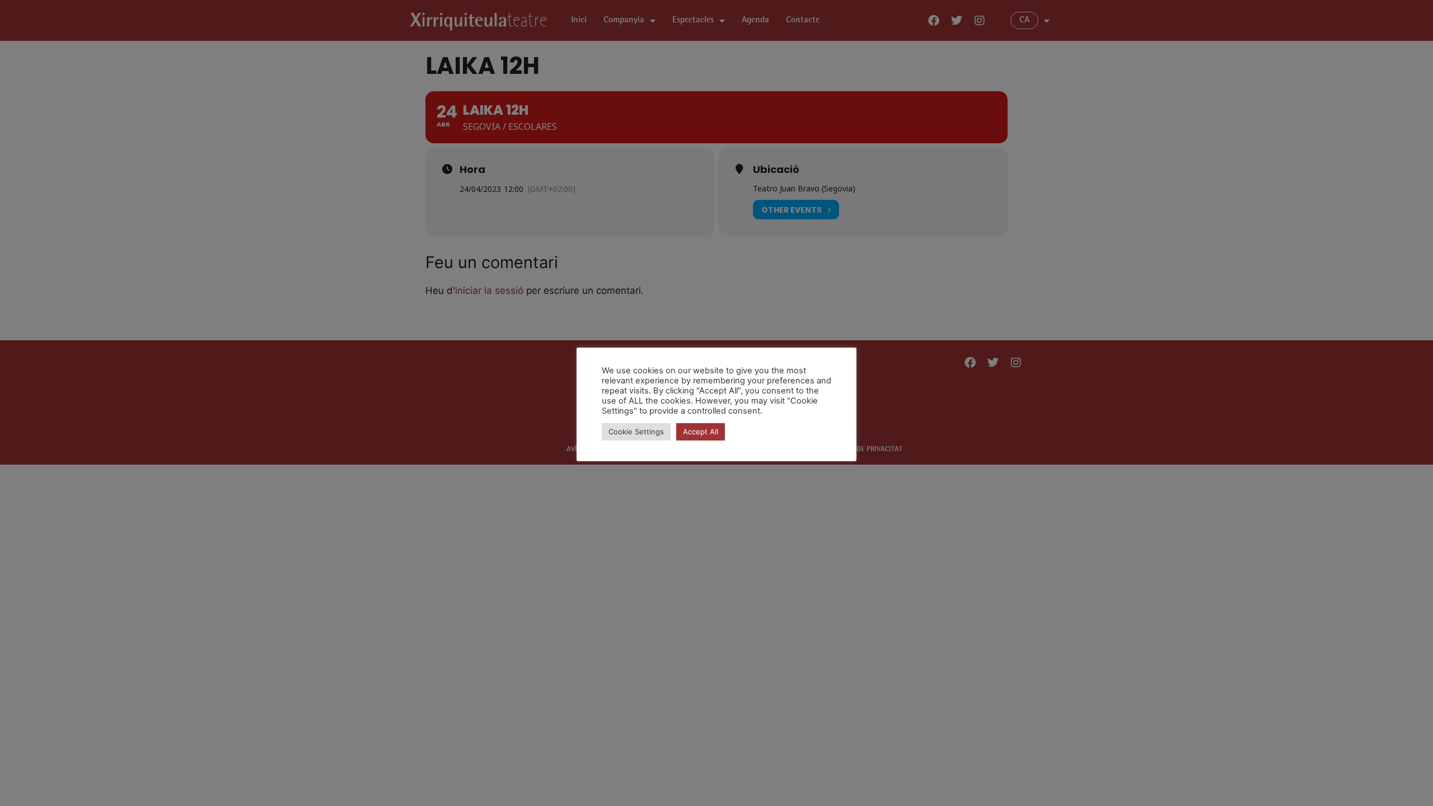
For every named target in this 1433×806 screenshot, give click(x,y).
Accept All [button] (700, 431)
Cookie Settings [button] (636, 431)
